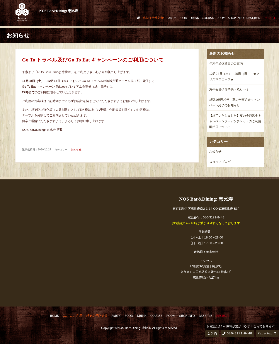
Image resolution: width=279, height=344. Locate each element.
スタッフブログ (220, 161)
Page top (266, 333)
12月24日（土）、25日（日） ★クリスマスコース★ (234, 76)
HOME (54, 315)
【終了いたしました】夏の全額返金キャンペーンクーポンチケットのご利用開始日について (235, 121)
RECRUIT (269, 18)
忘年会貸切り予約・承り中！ (229, 89)
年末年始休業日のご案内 (226, 63)
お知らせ (76, 149)
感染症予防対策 (153, 18)
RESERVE (253, 18)
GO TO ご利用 (72, 315)
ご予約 (212, 333)
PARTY (171, 18)
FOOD (183, 18)
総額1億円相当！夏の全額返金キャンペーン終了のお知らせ (234, 102)
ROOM (220, 18)
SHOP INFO (236, 18)
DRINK (194, 18)
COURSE (208, 18)
